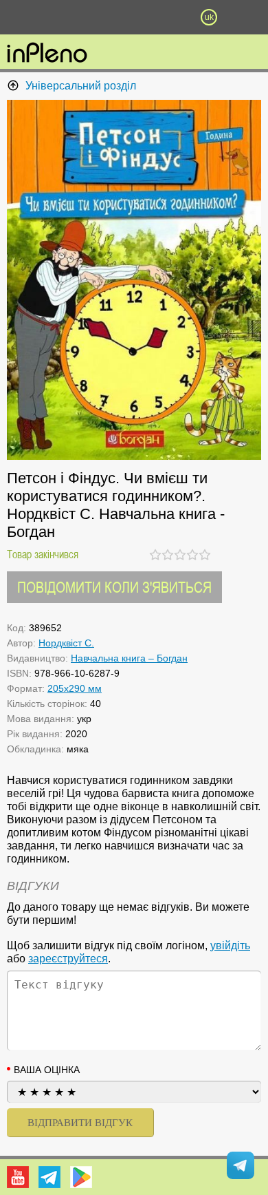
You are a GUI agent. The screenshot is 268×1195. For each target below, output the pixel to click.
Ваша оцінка (47, 1069)
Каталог (20, 17)
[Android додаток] (81, 1177)
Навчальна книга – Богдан (129, 658)
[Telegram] (49, 1177)
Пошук (96, 17)
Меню (59, 17)
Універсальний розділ (80, 86)
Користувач (134, 17)
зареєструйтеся (68, 958)
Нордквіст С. (66, 642)
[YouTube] (18, 1177)
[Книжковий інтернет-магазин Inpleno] (47, 53)
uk (209, 17)
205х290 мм (74, 688)
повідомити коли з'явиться (114, 587)
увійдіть (230, 945)
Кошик (172, 17)
